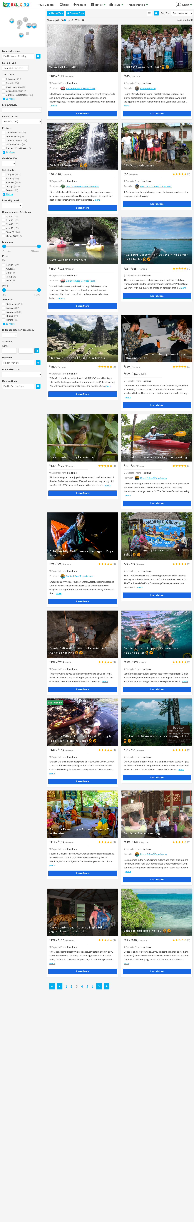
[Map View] (156, 13)
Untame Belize (148, 88)
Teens (12, 190)
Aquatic (12, 82)
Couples (13, 174)
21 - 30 (12, 220)
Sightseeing (14, 303)
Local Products (16, 144)
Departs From (77, 13)
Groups (13, 186)
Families (13, 182)
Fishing (12, 319)
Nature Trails (15, 136)
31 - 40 (12, 224)
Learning (13, 307)
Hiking (12, 315)
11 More (10, 98)
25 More (10, 323)
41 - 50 (12, 228)
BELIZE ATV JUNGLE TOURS (156, 186)
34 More (10, 152)
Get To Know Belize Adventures (82, 186)
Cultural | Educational (19, 94)
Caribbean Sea (16, 132)
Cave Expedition (16, 86)
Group (11, 276)
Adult (10, 268)
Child (10, 272)
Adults (12, 178)
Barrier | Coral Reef (18, 148)
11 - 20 (12, 216)
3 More (9, 194)
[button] (29, 25)
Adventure (14, 78)
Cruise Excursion (16, 90)
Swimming (13, 311)
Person (12, 264)
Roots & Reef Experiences (153, 478)
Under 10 (14, 236)
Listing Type (57, 13)
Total (10, 280)
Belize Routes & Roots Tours (80, 88)
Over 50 (13, 232)
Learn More (82, 113)
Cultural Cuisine (16, 140)
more (54, 105)
